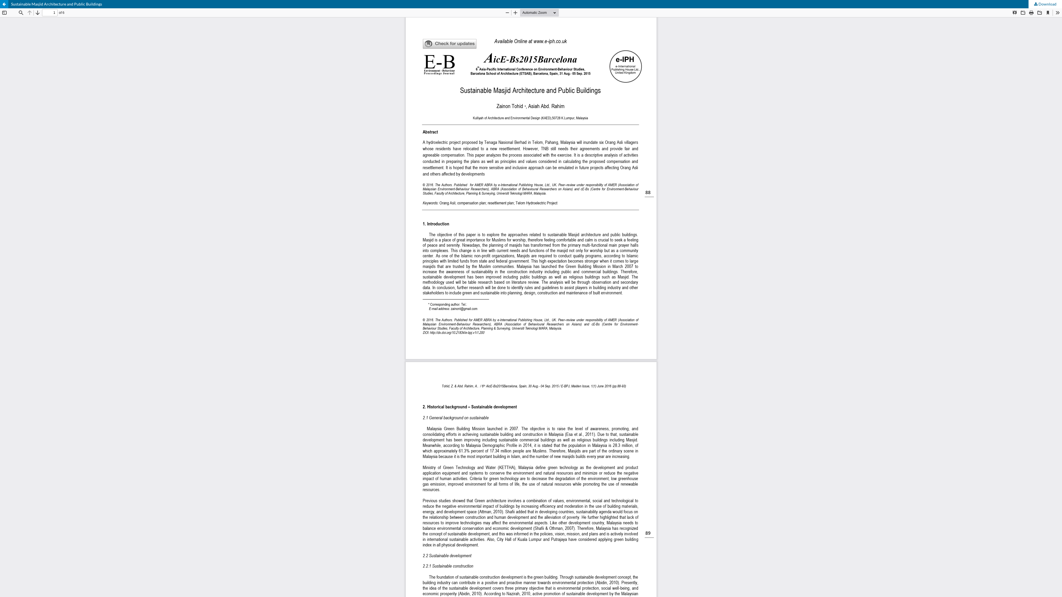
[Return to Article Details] (4, 4)
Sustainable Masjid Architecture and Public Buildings (56, 4)
